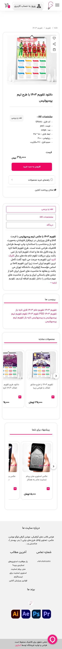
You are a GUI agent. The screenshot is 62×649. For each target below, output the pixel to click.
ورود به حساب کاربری (25, 6)
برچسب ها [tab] (50, 299)
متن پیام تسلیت (18, 569)
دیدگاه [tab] (50, 225)
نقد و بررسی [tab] (47, 209)
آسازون (18, 645)
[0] (2, 5)
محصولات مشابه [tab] (47, 339)
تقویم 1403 (37, 28)
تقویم (48, 28)
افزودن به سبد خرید (32, 166)
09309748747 (44, 561)
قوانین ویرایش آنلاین (18, 580)
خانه (56, 27)
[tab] (31, 430)
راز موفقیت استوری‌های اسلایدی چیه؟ (18, 563)
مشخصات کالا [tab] (46, 217)
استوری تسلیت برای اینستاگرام (18, 575)
